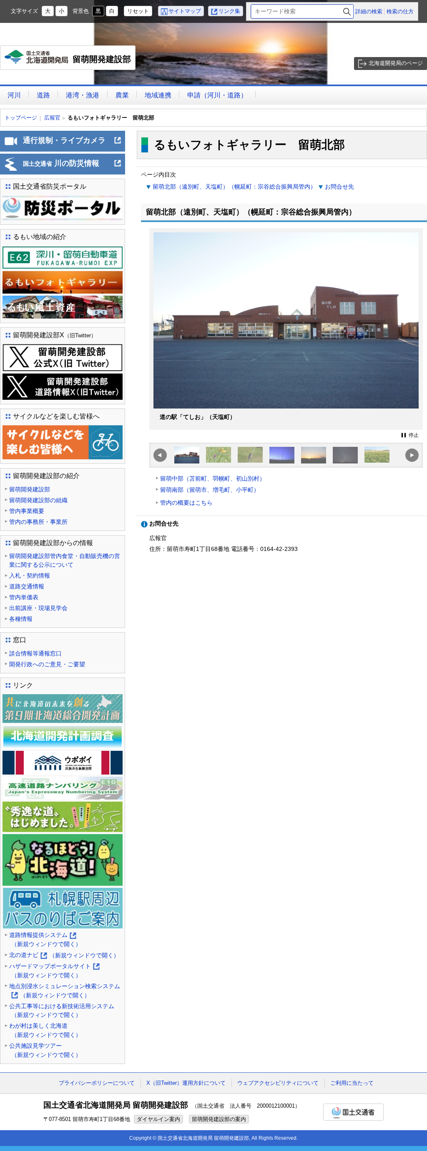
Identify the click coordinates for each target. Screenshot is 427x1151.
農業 (122, 95)
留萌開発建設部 (70, 62)
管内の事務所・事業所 (38, 521)
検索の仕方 (400, 11)
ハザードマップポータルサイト (54, 971)
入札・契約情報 (29, 575)
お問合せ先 (339, 186)
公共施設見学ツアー (45, 1050)
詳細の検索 (368, 11)
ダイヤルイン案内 (158, 1119)
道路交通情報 (26, 586)
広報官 (52, 118)
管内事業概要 (26, 511)
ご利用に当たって (352, 1083)
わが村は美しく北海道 (45, 1030)
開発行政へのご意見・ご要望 (47, 664)
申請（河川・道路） (217, 95)
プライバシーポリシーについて (97, 1083)
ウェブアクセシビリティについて (278, 1083)
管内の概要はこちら (186, 502)
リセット (138, 11)
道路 (43, 95)
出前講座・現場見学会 (38, 608)
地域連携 (158, 95)
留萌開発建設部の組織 (38, 500)
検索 (347, 11)
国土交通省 (353, 1112)
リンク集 (229, 11)
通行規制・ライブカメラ (72, 144)
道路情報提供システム (45, 940)
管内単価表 (23, 597)
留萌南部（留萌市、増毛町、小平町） (209, 489)
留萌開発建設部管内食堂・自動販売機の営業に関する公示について (64, 560)
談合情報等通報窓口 (35, 653)
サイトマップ (184, 11)
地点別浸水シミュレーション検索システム (64, 991)
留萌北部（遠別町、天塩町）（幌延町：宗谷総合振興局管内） (234, 186)
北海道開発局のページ (396, 63)
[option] (286, 329)
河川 (14, 95)
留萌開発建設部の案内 (219, 1119)
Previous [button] (166, 336)
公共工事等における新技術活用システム (61, 1011)
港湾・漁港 (82, 95)
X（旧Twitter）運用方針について (186, 1083)
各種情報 (21, 618)
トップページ (21, 118)
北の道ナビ (64, 956)
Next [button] (406, 336)
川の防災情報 (72, 166)
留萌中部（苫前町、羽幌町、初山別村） (212, 478)
